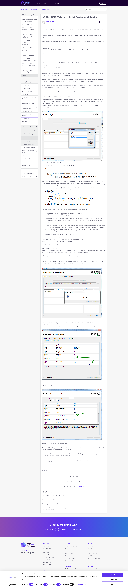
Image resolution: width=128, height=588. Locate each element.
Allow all (112, 574)
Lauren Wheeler (50, 21)
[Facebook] (42, 470)
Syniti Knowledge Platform (72, 568)
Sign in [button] (103, 3)
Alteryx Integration (27, 121)
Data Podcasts (69, 560)
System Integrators (93, 568)
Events (67, 556)
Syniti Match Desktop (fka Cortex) (29, 97)
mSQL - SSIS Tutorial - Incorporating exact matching (29, 71)
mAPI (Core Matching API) (28, 147)
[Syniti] (28, 544)
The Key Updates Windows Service (51, 504)
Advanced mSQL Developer (30, 141)
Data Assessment (47, 546)
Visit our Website (49, 529)
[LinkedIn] (46, 470)
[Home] (27, 3)
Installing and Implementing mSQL (28, 133)
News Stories (69, 553)
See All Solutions (47, 564)
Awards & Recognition (93, 558)
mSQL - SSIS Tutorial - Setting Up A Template (28, 54)
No (77, 479)
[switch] (45, 584)
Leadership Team (92, 551)
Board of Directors (92, 553)
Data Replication (47, 559)
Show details (80, 584)
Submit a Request (56, 3)
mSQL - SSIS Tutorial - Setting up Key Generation (29, 59)
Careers (89, 548)
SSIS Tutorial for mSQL (48, 500)
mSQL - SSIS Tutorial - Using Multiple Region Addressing (28, 36)
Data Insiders (64, 529)
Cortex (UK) (25, 155)
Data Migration (47, 548)
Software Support (25, 9)
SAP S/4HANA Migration (49, 557)
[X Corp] (44, 470)
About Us (90, 546)
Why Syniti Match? (27, 91)
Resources (38, 3)
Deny (112, 584)
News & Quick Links (27, 85)
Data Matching (34, 9)
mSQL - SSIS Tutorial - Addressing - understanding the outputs (29, 42)
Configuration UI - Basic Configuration (53, 495)
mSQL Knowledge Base (44, 9)
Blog (66, 548)
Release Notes (26, 88)
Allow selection (113, 579)
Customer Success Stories (72, 546)
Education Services (70, 558)
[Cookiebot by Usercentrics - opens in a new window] (12, 585)
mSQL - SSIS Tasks (27, 24)
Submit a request (79, 486)
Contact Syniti (91, 560)
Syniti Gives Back (92, 556)
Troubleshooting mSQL (29, 144)
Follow (102, 22)
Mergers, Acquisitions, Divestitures (49, 551)
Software (46, 3)
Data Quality (46, 555)
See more (24, 75)
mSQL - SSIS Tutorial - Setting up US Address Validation (28, 29)
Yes (69, 479)
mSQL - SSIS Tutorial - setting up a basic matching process (29, 65)
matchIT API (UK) (26, 170)
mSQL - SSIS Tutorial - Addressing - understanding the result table (29, 49)
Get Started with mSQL (29, 130)
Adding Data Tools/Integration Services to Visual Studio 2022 (29, 19)
